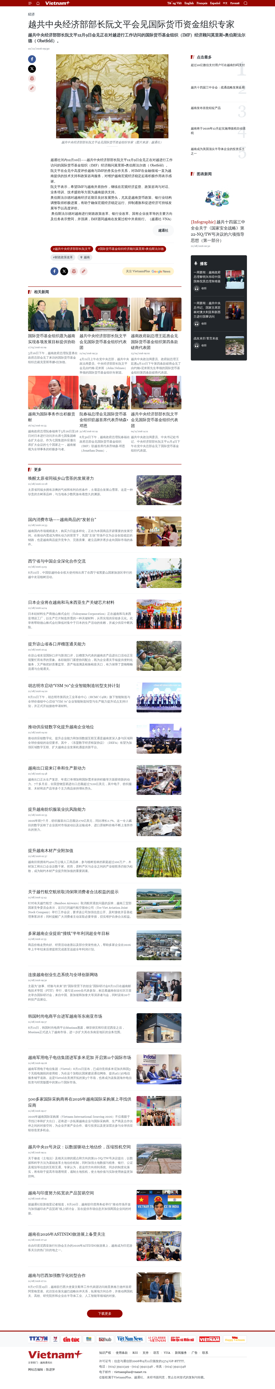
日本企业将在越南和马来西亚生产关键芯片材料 (71, 602)
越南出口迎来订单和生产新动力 (57, 768)
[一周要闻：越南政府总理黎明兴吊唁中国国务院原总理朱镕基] (234, 279)
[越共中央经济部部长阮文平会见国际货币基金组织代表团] (105, 314)
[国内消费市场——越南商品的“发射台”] (159, 531)
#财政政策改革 (63, 257)
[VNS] (130, 1339)
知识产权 (105, 1352)
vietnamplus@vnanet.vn (130, 1372)
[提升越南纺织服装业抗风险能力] (159, 821)
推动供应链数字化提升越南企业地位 (61, 727)
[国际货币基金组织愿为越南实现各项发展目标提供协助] (53, 314)
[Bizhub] (105, 1339)
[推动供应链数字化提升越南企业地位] (159, 739)
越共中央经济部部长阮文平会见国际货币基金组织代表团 (103, 342)
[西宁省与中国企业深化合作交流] (159, 573)
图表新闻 (204, 174)
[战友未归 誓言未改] (234, 345)
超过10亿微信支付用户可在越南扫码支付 (218, 65)
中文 (225, 3)
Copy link (32, 88)
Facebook (32, 59)
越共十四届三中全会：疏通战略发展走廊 (218, 87)
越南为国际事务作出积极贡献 (51, 417)
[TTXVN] (38, 1339)
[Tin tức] (71, 1339)
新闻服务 (181, 1352)
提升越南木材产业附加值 (50, 850)
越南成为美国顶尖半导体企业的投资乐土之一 (218, 151)
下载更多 (104, 1313)
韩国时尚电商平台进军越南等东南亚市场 (65, 1016)
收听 (204, 288)
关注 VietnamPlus (138, 271)
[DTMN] (182, 1339)
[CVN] (157, 1339)
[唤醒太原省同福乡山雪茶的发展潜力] (159, 490)
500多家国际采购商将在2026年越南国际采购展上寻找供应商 (79, 1102)
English (189, 3)
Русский (234, 3)
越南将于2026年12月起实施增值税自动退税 (218, 131)
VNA (167, 1352)
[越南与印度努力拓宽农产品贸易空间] (159, 1205)
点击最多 (204, 57)
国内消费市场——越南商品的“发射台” (62, 519)
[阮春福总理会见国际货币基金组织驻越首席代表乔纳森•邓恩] (105, 392)
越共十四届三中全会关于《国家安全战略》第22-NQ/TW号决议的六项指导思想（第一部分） (218, 231)
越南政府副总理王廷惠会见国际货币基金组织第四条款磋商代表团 (154, 342)
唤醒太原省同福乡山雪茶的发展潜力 (61, 478)
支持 (146, 1352)
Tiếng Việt (174, 3)
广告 (195, 1352)
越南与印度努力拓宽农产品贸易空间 (61, 1193)
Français (202, 3)
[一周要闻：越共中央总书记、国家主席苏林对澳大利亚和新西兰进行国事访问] (234, 310)
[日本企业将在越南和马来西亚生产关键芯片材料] (159, 614)
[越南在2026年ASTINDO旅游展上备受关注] (159, 1246)
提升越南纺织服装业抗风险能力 (57, 809)
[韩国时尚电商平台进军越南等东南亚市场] (159, 1028)
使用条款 (122, 1352)
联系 (205, 1352)
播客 (203, 264)
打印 (32, 78)
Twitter (32, 69)
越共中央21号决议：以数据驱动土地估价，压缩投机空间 (79, 1147)
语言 (156, 1352)
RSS (135, 1352)
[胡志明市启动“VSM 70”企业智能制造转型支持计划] (159, 697)
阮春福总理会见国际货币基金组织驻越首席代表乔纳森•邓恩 (104, 420)
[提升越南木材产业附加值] (159, 862)
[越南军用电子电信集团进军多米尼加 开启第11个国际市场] (159, 1069)
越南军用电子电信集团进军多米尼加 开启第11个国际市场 (79, 1057)
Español (215, 3)
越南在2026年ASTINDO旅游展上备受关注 (66, 1234)
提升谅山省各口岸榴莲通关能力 (57, 644)
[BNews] (89, 1339)
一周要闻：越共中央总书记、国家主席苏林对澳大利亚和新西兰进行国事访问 (207, 309)
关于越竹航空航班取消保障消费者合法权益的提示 (73, 891)
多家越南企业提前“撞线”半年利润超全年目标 (69, 933)
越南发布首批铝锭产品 (206, 108)
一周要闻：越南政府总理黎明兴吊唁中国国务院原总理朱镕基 (207, 277)
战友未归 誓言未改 (206, 338)
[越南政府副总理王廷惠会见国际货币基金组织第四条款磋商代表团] (156, 314)
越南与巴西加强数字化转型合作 (57, 1275)
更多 (38, 469)
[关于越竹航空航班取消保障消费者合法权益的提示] (159, 904)
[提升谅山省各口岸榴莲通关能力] (159, 656)
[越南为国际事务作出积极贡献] (53, 392)
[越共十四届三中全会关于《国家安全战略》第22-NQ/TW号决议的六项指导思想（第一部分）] (219, 198)
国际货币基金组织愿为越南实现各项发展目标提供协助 (51, 339)
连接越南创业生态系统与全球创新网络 (63, 974)
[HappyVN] (235, 1339)
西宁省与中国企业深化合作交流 (57, 561)
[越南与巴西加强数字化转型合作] (159, 1287)
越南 (87, 257)
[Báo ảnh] (209, 1339)
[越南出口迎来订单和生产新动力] (159, 780)
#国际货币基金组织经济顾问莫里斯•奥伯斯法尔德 (131, 249)
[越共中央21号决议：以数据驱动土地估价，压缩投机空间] (159, 1159)
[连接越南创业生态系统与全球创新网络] (159, 986)
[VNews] (55, 1339)
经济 (31, 14)
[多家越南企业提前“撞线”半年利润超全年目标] (159, 945)
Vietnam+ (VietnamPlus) (58, 3)
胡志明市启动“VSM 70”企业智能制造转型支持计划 (74, 685)
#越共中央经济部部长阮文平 (72, 249)
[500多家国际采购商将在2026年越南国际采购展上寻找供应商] (159, 1111)
